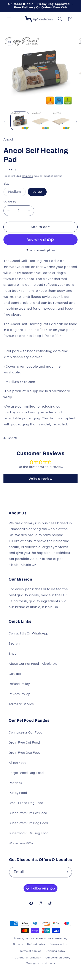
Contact (15, 673)
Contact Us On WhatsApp (28, 633)
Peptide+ (15, 783)
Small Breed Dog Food (26, 803)
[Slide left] (5, 122)
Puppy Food (18, 793)
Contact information (28, 958)
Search (14, 643)
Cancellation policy (58, 958)
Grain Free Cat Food (24, 742)
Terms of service (31, 951)
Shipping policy (55, 951)
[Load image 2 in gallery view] (40, 121)
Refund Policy (19, 684)
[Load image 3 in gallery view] (61, 121)
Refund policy (36, 944)
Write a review (40, 478)
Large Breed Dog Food (26, 773)
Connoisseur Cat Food (26, 732)
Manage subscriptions (40, 963)
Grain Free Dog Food (25, 752)
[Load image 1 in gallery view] (20, 121)
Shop (13, 653)
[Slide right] (76, 122)
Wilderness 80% (21, 843)
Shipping (27, 176)
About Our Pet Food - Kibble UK (33, 663)
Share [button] (12, 438)
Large (37, 191)
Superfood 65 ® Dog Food (29, 833)
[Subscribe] (67, 872)
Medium (17, 193)
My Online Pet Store (38, 938)
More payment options (41, 250)
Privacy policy (58, 944)
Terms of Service (21, 704)
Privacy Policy (19, 694)
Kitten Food (18, 762)
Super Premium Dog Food (28, 823)
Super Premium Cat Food (28, 813)
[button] (9, 19)
